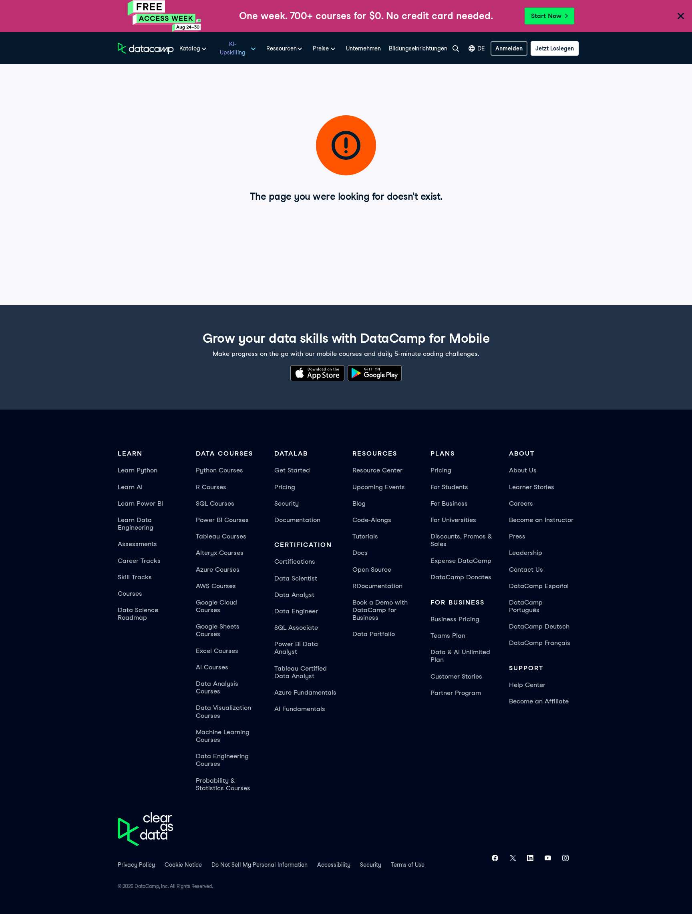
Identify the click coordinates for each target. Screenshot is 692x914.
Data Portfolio (373, 634)
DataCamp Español (539, 586)
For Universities (453, 520)
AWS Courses (216, 586)
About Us (523, 470)
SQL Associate (296, 627)
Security (286, 503)
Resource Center (377, 470)
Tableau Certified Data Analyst (300, 672)
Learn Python (137, 470)
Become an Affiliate (539, 701)
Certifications (294, 561)
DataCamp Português (526, 606)
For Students (449, 487)
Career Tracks (139, 560)
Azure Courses (217, 569)
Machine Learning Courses (222, 735)
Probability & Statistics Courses (223, 784)
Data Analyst (294, 595)
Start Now (546, 16)
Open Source (371, 569)
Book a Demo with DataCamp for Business (380, 610)
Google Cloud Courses (216, 606)
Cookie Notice (183, 865)
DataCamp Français (539, 643)
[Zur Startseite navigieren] (146, 48)
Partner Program (455, 693)
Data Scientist (295, 578)
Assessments (137, 544)
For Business (449, 503)
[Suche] (455, 48)
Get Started (292, 470)
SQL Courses (215, 503)
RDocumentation (377, 586)
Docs (360, 552)
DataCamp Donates (460, 577)
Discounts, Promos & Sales (461, 540)
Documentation (297, 520)
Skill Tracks (135, 577)
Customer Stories (456, 676)
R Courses (211, 487)
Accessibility (333, 865)
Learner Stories (531, 487)
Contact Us (526, 569)
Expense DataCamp (460, 560)
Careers (521, 503)
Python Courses (219, 470)
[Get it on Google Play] (375, 374)
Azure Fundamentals (305, 692)
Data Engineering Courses (222, 759)
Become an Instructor (541, 520)
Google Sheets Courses (217, 630)
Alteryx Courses (219, 552)
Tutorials (365, 536)
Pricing (284, 487)
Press (517, 536)
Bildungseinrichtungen (418, 48)
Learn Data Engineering (135, 523)
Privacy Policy (136, 865)
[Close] (681, 17)
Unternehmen (363, 48)
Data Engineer (296, 611)
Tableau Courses (221, 536)
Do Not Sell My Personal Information (259, 865)
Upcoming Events (378, 487)
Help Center (527, 685)
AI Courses (212, 667)
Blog (359, 503)
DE (481, 48)
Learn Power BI (140, 503)
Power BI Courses (222, 520)
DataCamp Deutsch (539, 626)
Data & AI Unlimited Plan (460, 655)
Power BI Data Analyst (296, 647)
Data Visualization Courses (223, 711)
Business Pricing (454, 619)
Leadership (525, 552)
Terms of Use (407, 865)
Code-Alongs (371, 520)
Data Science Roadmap (138, 613)
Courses (130, 593)
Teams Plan (447, 635)
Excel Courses (217, 651)
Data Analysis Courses (217, 687)
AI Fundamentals (299, 709)
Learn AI (130, 487)
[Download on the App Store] (317, 374)
